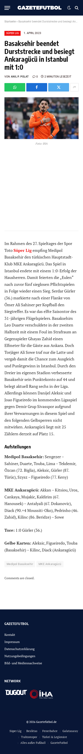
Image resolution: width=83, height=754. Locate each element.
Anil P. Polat (20, 76)
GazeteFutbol (59, 743)
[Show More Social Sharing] (74, 87)
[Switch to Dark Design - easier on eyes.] (69, 8)
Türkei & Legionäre (54, 737)
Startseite (10, 21)
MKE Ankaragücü (50, 564)
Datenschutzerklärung (19, 649)
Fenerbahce (50, 731)
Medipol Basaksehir (20, 564)
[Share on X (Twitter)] (58, 87)
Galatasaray (70, 731)
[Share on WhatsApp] (14, 87)
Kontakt (9, 635)
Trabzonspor (29, 737)
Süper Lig (12, 33)
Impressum (12, 642)
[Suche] (76, 8)
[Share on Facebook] (36, 87)
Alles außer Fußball (33, 743)
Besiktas (31, 731)
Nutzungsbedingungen (19, 656)
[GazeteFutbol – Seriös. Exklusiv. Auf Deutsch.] (40, 8)
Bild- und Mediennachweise (23, 663)
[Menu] (7, 8)
